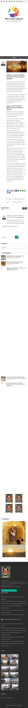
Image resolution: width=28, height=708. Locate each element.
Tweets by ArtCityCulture (7, 697)
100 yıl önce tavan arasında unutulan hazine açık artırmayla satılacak (15, 384)
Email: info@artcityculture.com (9, 590)
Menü (22, 1)
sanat (7, 202)
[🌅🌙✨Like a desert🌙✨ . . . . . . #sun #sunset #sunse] (14, 556)
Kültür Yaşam (22, 199)
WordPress (19, 705)
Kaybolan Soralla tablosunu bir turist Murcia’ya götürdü (15, 256)
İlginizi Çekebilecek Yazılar (12, 619)
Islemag (7, 705)
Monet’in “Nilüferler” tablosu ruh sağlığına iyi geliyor (16, 268)
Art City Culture (19, 202)
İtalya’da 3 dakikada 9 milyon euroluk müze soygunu (14, 262)
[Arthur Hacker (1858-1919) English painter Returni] (14, 533)
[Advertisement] (14, 41)
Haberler (16, 199)
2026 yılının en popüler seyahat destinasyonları (12, 614)
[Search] (16, 237)
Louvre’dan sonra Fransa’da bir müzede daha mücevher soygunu (16, 377)
